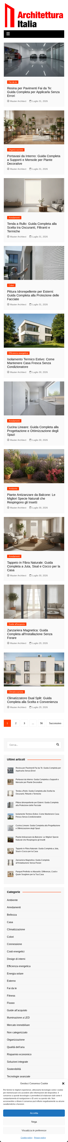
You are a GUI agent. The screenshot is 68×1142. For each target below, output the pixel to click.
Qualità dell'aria (16, 1047)
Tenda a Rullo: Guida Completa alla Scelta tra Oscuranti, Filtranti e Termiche (32, 227)
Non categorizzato (17, 1032)
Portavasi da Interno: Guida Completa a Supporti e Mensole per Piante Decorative (33, 159)
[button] (63, 1083)
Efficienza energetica (18, 353)
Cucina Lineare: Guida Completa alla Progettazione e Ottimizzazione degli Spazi (33, 430)
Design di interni (16, 959)
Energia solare (15, 973)
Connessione (14, 944)
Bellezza (12, 914)
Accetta (34, 1113)
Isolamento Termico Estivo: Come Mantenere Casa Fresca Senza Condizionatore (30, 363)
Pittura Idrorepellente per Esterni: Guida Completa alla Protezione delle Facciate (33, 295)
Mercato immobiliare (18, 1025)
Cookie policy (26, 1138)
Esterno (11, 981)
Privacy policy (40, 1138)
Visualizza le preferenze (34, 1130)
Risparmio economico (19, 1054)
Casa (10, 922)
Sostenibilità (14, 1069)
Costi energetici (16, 951)
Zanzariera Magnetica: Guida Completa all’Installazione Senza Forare (29, 634)
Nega (34, 1121)
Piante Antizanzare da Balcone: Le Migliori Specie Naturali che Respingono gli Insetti (31, 498)
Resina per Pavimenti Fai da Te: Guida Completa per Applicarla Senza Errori (33, 91)
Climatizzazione (16, 692)
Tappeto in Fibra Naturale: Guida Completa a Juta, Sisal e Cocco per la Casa (33, 566)
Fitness (11, 995)
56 (41, 723)
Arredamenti (14, 217)
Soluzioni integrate (17, 1061)
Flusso (11, 1003)
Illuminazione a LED (18, 1017)
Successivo (55, 723)
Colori (11, 285)
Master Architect (18, 101)
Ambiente (13, 488)
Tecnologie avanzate (18, 1076)
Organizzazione (16, 150)
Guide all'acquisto (17, 624)
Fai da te (13, 82)
